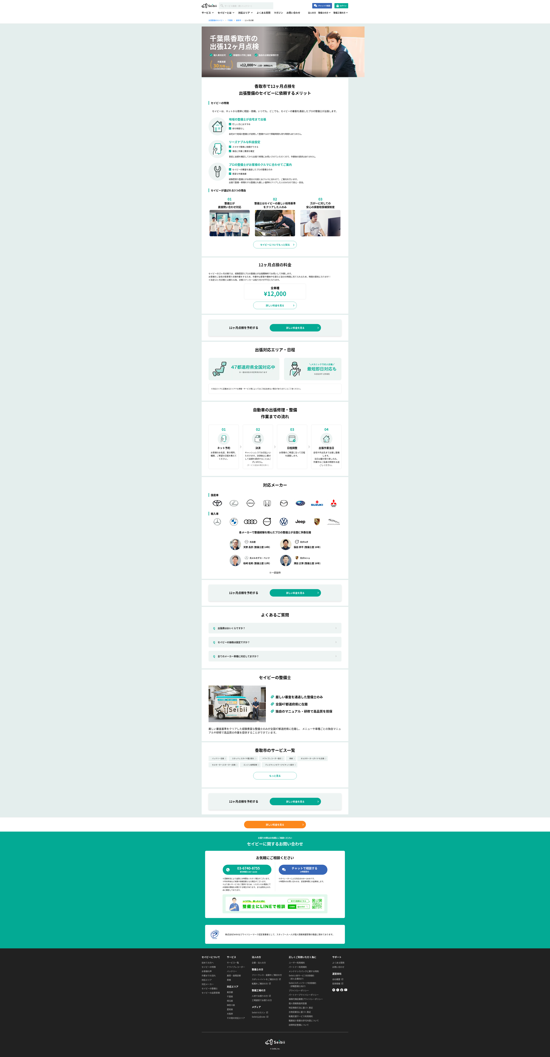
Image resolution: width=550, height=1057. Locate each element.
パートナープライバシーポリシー (304, 994)
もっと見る (275, 775)
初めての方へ (208, 962)
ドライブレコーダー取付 (271, 758)
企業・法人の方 (259, 962)
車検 (291, 758)
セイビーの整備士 (210, 988)
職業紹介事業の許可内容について (304, 1020)
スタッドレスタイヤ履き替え (243, 758)
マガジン (278, 12)
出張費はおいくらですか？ (229, 628)
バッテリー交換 (218, 758)
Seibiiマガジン (258, 1012)
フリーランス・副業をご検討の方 (267, 974)
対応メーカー (208, 984)
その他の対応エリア (236, 1017)
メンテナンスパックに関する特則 (304, 971)
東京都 (230, 992)
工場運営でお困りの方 (262, 1000)
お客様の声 (207, 971)
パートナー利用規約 (298, 966)
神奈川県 (231, 1005)
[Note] (333, 990)
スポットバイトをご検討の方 (265, 979)
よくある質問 (263, 12)
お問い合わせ (293, 12)
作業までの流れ (209, 975)
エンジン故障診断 (250, 765)
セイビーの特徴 (209, 966)
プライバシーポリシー (299, 990)
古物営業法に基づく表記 (300, 1011)
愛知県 (230, 1009)
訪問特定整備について (299, 1024)
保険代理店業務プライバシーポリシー (306, 999)
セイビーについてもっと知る (275, 244)
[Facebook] (341, 990)
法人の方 (312, 12)
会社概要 (336, 979)
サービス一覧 (233, 962)
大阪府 (230, 1013)
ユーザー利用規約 (297, 962)
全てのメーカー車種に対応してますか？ (236, 656)
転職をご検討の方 (260, 983)
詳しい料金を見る (275, 305)
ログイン (343, 5)
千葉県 (230, 996)
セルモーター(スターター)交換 (223, 765)
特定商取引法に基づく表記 (301, 1007)
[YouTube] (345, 990)
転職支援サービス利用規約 (301, 1016)
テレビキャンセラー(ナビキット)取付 (279, 765)
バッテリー (232, 971)
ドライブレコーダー (236, 966)
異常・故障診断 (234, 975)
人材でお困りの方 (260, 995)
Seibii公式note (258, 1016)
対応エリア (207, 979)
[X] (337, 990)
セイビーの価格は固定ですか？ (231, 642)
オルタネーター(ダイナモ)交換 (312, 758)
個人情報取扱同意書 (298, 1003)
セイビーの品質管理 (211, 992)
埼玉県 (230, 1000)
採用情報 (336, 983)
